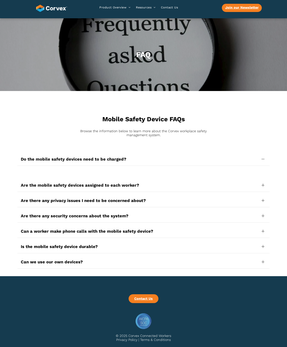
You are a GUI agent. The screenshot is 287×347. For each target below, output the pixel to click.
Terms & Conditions (155, 340)
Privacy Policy (126, 340)
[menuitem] (115, 8)
